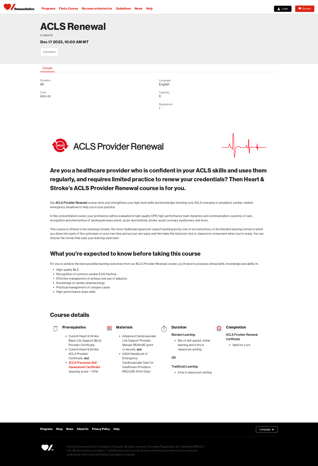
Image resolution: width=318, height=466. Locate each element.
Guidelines (123, 8)
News (139, 8)
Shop (59, 429)
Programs (48, 8)
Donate (306, 8)
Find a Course (68, 8)
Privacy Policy (101, 429)
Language (268, 430)
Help (149, 8)
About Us (82, 429)
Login (285, 8)
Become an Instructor (97, 8)
